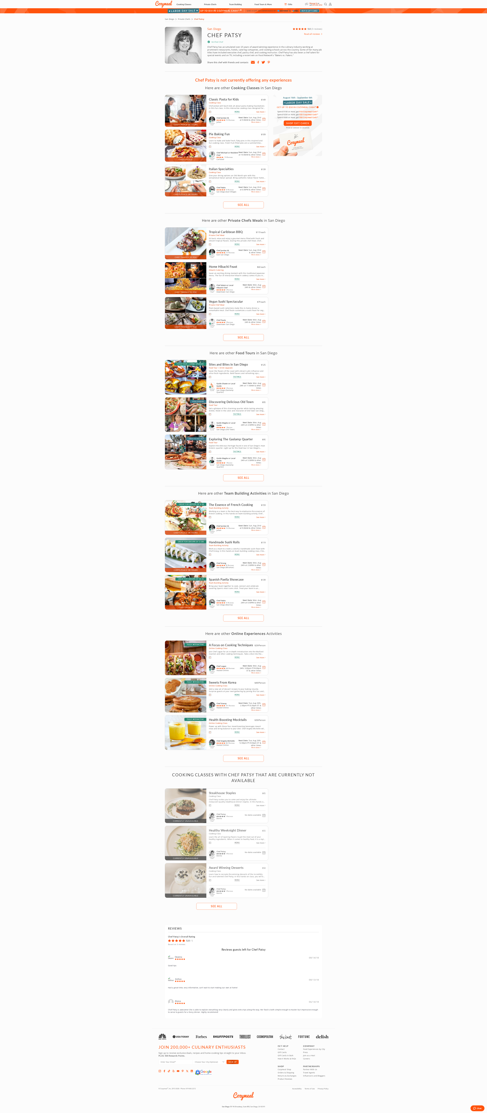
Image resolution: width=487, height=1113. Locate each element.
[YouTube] (178, 1071)
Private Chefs (210, 4)
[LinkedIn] (191, 1071)
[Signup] (253, 62)
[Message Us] (307, 4)
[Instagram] (160, 1071)
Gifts (289, 4)
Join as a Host (309, 1055)
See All (243, 205)
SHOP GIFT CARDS (297, 123)
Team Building (235, 4)
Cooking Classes (184, 4)
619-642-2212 (317, 5)
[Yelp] (173, 1071)
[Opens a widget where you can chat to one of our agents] (477, 1108)
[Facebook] (164, 1071)
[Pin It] (269, 62)
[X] (187, 1071)
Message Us (313, 3)
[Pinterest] (182, 1071)
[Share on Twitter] (263, 62)
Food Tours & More (263, 4)
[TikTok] (169, 1071)
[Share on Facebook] (258, 62)
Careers (306, 1058)
